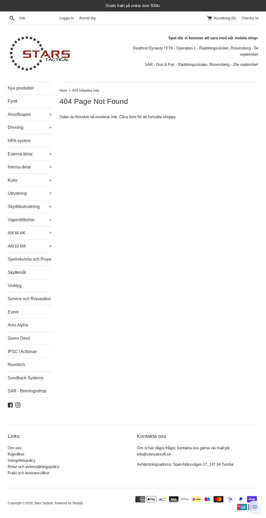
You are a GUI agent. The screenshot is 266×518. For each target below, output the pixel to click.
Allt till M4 (30, 246)
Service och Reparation (29, 298)
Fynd (12, 101)
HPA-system (19, 140)
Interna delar (30, 167)
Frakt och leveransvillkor (28, 473)
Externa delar (30, 154)
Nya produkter (21, 88)
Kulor (30, 180)
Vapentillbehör (30, 220)
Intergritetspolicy (22, 460)
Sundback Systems (25, 378)
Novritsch (16, 364)
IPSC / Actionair (22, 351)
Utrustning (30, 193)
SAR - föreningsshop (27, 391)
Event (13, 312)
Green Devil (19, 338)
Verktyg (15, 285)
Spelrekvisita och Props (29, 259)
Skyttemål (17, 272)
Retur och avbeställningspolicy (33, 466)
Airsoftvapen (30, 114)
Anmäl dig (87, 18)
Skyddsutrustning (30, 206)
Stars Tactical (43, 503)
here (132, 117)
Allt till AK (30, 233)
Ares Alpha (18, 325)
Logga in (66, 18)
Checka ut (250, 18)
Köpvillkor (16, 454)
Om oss (15, 448)
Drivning (30, 127)
